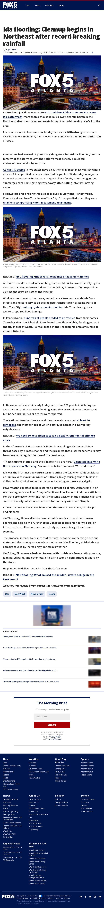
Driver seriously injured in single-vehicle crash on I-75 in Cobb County (31, 681)
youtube (81, 897)
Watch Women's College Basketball (36, 876)
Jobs (31, 817)
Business (84, 805)
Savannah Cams (35, 769)
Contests (32, 805)
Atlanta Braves (87, 762)
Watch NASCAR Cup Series (37, 862)
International (8, 772)
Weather (34, 759)
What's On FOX (9, 834)
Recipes (58, 778)
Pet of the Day (61, 775)
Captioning (33, 829)
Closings (32, 762)
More (61, 5)
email (100, 897)
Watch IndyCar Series (37, 867)
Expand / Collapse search (99, 6)
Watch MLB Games (37, 858)
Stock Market (86, 808)
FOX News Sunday (10, 789)
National (6, 769)
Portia (5, 808)
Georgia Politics (61, 802)
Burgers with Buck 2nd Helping (12, 827)
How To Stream (35, 799)
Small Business (87, 811)
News (51, 593)
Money (85, 795)
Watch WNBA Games (38, 880)
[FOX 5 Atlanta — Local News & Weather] (11, 5)
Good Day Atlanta (60, 761)
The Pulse (7, 802)
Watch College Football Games (38, 854)
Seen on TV (33, 802)
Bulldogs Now (9, 814)
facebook (85, 897)
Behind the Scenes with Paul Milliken (12, 818)
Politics (6, 775)
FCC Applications (36, 826)
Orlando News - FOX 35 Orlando (12, 853)
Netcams (33, 766)
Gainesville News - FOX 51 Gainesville (12, 859)
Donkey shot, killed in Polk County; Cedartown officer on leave (28, 636)
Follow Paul (60, 772)
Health (5, 778)
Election (59, 795)
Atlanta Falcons (87, 766)
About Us (34, 795)
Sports (85, 759)
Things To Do (60, 781)
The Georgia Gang (10, 811)
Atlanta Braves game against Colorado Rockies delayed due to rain (30, 670)
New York (19, 593)
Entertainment (9, 781)
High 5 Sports (86, 775)
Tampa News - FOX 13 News (12, 848)
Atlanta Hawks (87, 769)
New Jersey (37, 593)
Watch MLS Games (37, 883)
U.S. (21, 53)
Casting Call (60, 769)
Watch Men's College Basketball (37, 871)
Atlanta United (87, 772)
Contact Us (33, 811)
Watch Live (7, 831)
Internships (33, 820)
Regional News (11, 843)
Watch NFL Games (37, 850)
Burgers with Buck (62, 766)
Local (5, 762)
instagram (95, 897)
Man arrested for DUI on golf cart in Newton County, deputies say (29, 659)
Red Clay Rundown (10, 805)
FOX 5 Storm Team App (39, 772)
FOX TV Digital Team (10, 53)
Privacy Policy (55, 737)
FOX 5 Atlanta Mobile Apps (11, 785)
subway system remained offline (43, 307)
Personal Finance (88, 799)
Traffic (31, 775)
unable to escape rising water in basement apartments (37, 202)
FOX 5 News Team (37, 808)
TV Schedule (8, 837)
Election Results (61, 805)
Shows (6, 795)
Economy (85, 802)
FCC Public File (35, 823)
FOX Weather (34, 778)
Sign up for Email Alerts (38, 814)
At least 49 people (14, 169)
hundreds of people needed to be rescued (49, 318)
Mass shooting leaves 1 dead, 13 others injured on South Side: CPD (29, 648)
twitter (90, 897)
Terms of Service (53, 739)
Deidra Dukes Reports (12, 822)
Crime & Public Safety (12, 766)
